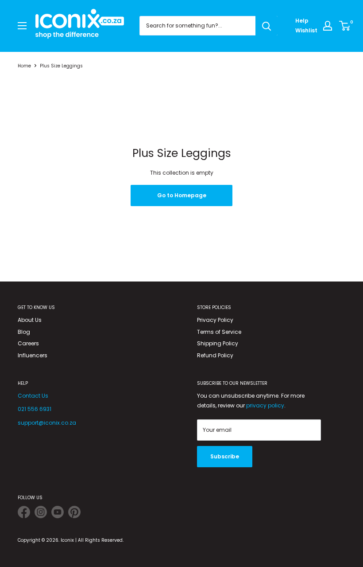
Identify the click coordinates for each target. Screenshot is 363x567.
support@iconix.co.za (47, 422)
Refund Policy (215, 355)
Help (302, 20)
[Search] (266, 25)
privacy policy (265, 405)
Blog (24, 332)
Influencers (32, 355)
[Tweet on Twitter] (24, 513)
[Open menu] (22, 25)
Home (24, 66)
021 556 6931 (34, 409)
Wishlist (306, 30)
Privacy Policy (215, 320)
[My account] (327, 26)
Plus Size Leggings (61, 66)
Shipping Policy (217, 343)
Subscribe (224, 456)
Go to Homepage (181, 195)
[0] (345, 26)
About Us (30, 320)
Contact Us (33, 395)
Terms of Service (219, 332)
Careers (28, 343)
